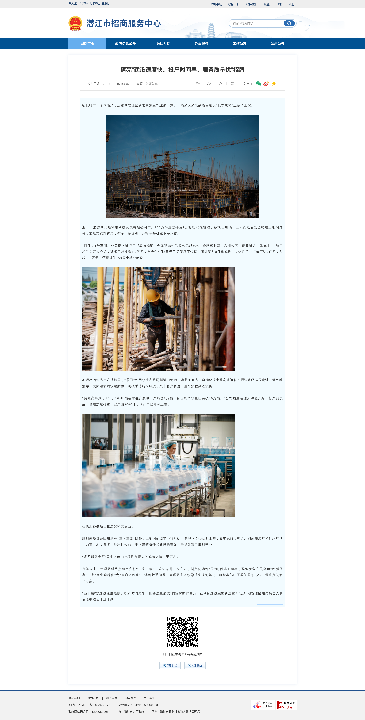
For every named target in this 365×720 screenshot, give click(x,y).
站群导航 (216, 4)
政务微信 (252, 4)
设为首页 (93, 698)
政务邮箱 (234, 4)
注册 (291, 4)
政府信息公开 (125, 44)
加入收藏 (111, 698)
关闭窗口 (196, 665)
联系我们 (74, 698)
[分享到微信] (258, 83)
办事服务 (201, 44)
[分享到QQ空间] (274, 83)
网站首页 (87, 44)
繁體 (267, 4)
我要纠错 (171, 665)
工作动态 (239, 44)
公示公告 (277, 44)
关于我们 (149, 698)
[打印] (232, 83)
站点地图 (130, 698)
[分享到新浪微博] (266, 83)
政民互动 (163, 44)
